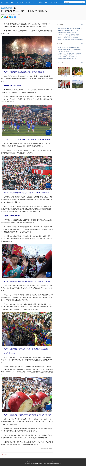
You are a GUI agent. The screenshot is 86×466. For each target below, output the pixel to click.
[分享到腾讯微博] (5, 17)
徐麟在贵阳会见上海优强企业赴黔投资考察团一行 (70, 28)
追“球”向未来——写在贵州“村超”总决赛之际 (68, 35)
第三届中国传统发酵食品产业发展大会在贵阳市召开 (70, 39)
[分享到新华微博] (12, 17)
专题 (50, 2)
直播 (55, 2)
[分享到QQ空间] (10, 17)
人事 (16, 2)
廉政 (21, 2)
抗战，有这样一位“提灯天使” (65, 51)
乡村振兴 (27, 2)
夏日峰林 (77, 88)
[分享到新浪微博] (7, 17)
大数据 (34, 2)
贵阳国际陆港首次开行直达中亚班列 (67, 32)
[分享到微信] (2, 17)
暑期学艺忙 (64, 88)
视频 (46, 2)
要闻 (7, 2)
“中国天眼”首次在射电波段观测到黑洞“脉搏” (68, 47)
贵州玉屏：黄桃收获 (77, 76)
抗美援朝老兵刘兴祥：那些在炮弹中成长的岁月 (69, 54)
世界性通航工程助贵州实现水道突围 (67, 58)
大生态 (41, 2)
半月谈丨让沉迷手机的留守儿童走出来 (67, 56)
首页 (2, 2)
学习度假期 (64, 76)
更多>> (82, 24)
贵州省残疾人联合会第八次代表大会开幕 (68, 30)
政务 (12, 2)
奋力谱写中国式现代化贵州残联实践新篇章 (68, 37)
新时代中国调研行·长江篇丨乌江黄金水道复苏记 (69, 49)
